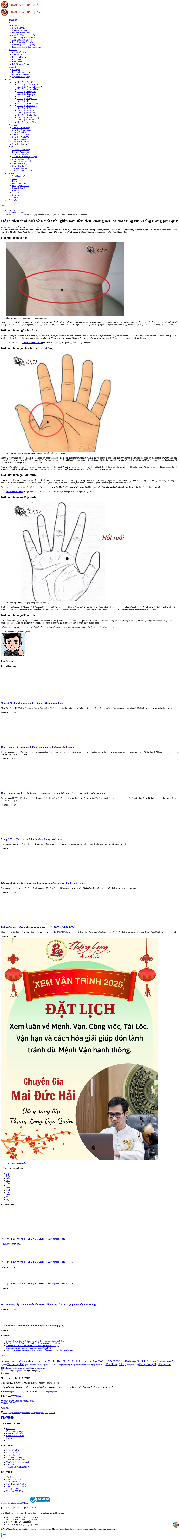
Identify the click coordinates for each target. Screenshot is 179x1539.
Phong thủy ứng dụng (15, 212)
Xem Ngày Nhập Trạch (27, 98)
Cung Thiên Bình (37, 1368)
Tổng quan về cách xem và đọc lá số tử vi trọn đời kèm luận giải (32, 1345)
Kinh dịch (16, 190)
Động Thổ (97, 1361)
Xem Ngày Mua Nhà (26, 113)
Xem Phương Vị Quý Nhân (23, 37)
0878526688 (16, 1396)
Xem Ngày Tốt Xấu (25, 82)
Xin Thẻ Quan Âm (20, 168)
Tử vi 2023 (11, 1477)
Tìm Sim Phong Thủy (21, 149)
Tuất (8, 1197)
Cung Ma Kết (12, 1368)
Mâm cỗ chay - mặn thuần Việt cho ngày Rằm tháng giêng (32, 1325)
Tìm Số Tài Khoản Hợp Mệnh (24, 156)
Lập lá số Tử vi (12, 1453)
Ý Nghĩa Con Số (47, 1365)
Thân (8, 1192)
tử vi (3, 1361)
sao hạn (122, 1361)
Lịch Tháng (17, 62)
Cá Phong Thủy (16, 1364)
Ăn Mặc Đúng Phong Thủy (23, 35)
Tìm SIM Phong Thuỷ (15, 1460)
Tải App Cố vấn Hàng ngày (17, 1467)
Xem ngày (13, 79)
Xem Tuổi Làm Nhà (20, 144)
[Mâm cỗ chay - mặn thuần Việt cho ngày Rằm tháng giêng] (9, 1320)
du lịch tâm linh (84, 1360)
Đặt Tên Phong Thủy (21, 33)
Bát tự (14, 181)
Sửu (8, 1176)
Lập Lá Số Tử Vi (19, 52)
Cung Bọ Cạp (23, 1368)
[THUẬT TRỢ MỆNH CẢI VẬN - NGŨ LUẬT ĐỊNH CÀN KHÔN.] (20, 1234)
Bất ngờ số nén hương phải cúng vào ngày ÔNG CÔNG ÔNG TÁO (37, 927)
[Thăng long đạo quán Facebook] (2, 1418)
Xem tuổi (13, 125)
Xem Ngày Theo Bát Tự (27, 84)
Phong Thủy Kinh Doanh (75, 1365)
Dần (8, 1178)
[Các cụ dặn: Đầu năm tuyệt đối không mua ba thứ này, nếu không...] (26, 742)
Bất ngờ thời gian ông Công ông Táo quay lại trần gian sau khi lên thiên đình (43, 883)
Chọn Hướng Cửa (59, 1365)
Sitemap (9, 1440)
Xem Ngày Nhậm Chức (27, 115)
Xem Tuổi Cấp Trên (20, 135)
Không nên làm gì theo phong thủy (26, 47)
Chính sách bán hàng (15, 1435)
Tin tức (12, 173)
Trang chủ (13, 20)
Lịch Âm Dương (19, 57)
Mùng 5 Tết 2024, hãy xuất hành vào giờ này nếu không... (32, 839)
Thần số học (17, 193)
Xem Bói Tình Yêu (20, 154)
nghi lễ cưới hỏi (153, 1360)
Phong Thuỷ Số (12, 1489)
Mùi (8, 1190)
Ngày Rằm (52, 1361)
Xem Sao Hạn (18, 55)
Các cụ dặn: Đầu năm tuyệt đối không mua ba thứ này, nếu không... (38, 747)
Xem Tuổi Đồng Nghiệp (22, 139)
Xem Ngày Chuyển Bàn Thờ (29, 87)
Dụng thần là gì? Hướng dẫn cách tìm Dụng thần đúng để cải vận (33, 1343)
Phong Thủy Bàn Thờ (111, 1361)
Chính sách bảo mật (14, 1433)
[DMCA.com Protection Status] (15, 1503)
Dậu (8, 1195)
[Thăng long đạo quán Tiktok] (5, 1418)
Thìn (8, 1183)
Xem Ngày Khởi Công (26, 94)
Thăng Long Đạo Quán (16, 1163)
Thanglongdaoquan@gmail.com (20, 1392)
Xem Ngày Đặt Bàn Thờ (27, 101)
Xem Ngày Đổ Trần (25, 96)
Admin (4, 1244)
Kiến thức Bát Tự (13, 1479)
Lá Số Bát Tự (18, 26)
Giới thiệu (13, 200)
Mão (8, 1181)
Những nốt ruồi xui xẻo (32, 342)
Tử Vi (14, 178)
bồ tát (142, 1360)
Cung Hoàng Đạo (19, 188)
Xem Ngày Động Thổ (26, 91)
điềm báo (128, 1361)
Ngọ (8, 1188)
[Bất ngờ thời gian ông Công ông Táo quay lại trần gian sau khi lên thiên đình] (26, 878)
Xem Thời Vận (18, 28)
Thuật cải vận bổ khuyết (16, 1486)
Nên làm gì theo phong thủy (23, 44)
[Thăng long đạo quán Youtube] (8, 1418)
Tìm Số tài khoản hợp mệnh (17, 1462)
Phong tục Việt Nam (20, 186)
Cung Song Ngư (149, 1364)
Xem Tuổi (16, 197)
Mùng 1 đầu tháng (38, 1360)
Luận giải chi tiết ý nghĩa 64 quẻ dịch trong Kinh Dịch (28, 1348)
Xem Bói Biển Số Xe (21, 159)
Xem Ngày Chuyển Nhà (27, 89)
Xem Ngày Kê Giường (27, 106)
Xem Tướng (21, 1360)
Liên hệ (9, 1438)
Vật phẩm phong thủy (21, 77)
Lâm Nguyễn (12, 227)
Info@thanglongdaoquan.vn (46, 1392)
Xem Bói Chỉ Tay (19, 164)
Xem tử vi (13, 49)
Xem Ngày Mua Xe (25, 110)
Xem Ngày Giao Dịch (26, 122)
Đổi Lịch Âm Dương (21, 64)
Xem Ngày (16, 195)
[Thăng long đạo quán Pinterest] (12, 1418)
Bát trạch (16, 69)
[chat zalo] (3, 1537)
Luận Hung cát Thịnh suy (17, 1484)
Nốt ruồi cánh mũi (14, 492)
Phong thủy (13, 67)
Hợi (7, 1199)
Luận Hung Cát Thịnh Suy (23, 42)
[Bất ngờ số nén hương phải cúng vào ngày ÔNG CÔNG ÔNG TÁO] (26, 922)
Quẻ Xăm (165, 1361)
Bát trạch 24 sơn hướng (22, 74)
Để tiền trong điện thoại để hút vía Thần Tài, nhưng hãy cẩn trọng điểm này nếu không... (49, 1304)
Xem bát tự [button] (13, 23)
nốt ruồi (135, 1361)
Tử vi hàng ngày (19, 176)
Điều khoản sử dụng (14, 1431)
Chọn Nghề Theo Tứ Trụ (22, 30)
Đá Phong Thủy (116, 1364)
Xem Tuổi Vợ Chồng (21, 127)
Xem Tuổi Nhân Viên (21, 137)
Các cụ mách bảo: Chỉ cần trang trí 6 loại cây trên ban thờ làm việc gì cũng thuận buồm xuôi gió (53, 793)
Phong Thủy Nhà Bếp (66, 1361)
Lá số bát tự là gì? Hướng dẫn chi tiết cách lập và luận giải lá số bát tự (35, 1341)
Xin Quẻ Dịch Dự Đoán (22, 171)
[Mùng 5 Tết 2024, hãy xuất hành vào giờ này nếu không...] (26, 834)
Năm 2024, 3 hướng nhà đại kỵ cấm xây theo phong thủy (32, 703)
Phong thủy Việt (19, 183)
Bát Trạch (10, 1464)
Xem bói (12, 147)
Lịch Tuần (16, 59)
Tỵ (7, 1185)
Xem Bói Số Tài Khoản (22, 161)
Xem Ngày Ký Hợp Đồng (28, 117)
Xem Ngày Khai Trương (27, 103)
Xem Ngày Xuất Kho (26, 120)
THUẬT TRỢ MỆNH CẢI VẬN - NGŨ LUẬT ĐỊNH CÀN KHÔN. (37, 1239)
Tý (7, 1173)
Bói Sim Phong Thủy (21, 152)
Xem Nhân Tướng (20, 166)
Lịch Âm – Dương (14, 1457)
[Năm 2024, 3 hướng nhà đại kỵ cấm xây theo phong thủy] (26, 698)
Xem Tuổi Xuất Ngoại (21, 130)
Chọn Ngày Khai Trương (96, 1365)
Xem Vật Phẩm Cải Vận (22, 40)
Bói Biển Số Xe (35, 1365)
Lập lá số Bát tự (13, 1450)
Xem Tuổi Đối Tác (20, 132)
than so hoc (10, 1361)
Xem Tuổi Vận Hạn (20, 142)
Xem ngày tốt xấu (13, 1455)
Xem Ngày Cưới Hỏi (26, 108)
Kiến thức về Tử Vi (14, 1482)
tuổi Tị (28, 1365)
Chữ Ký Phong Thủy (132, 1365)
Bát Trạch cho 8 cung (21, 72)
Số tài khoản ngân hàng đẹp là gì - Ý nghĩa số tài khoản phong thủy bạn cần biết (39, 1350)
